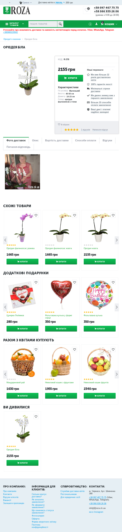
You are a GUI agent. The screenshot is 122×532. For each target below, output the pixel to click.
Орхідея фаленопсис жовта (58, 248)
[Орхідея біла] (27, 75)
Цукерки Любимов (15, 315)
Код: (60, 59)
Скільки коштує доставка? (39, 495)
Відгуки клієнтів (10, 497)
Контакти (7, 494)
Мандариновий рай (16, 382)
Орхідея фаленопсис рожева (20, 248)
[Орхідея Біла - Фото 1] (22, 172)
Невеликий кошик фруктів (96, 382)
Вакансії (7, 500)
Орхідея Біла (13, 449)
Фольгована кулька (93, 315)
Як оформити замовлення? (38, 506)
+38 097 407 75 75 (106, 7)
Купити (72, 78)
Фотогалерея (38, 516)
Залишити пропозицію (13, 503)
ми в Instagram (96, 512)
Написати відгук (100, 130)
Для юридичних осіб (70, 497)
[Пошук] (60, 24)
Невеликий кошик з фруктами (59, 382)
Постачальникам (69, 494)
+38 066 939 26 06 (106, 11)
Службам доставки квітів (73, 491)
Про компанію (9, 491)
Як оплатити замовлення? (38, 500)
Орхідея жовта (91, 248)
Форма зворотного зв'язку (44, 522)
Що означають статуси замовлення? (43, 511)
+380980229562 (10, 32)
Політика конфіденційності (40, 526)
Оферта (35, 519)
